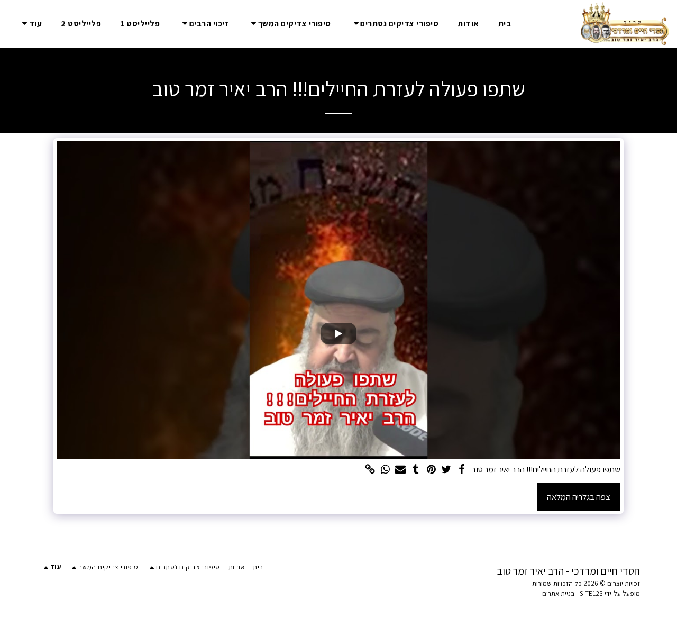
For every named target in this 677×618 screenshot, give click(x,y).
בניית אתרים (558, 593)
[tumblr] (416, 470)
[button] (394, 23)
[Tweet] (446, 470)
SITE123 (591, 593)
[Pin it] (431, 470)
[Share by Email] (400, 470)
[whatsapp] (385, 470)
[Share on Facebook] (461, 470)
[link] (370, 470)
